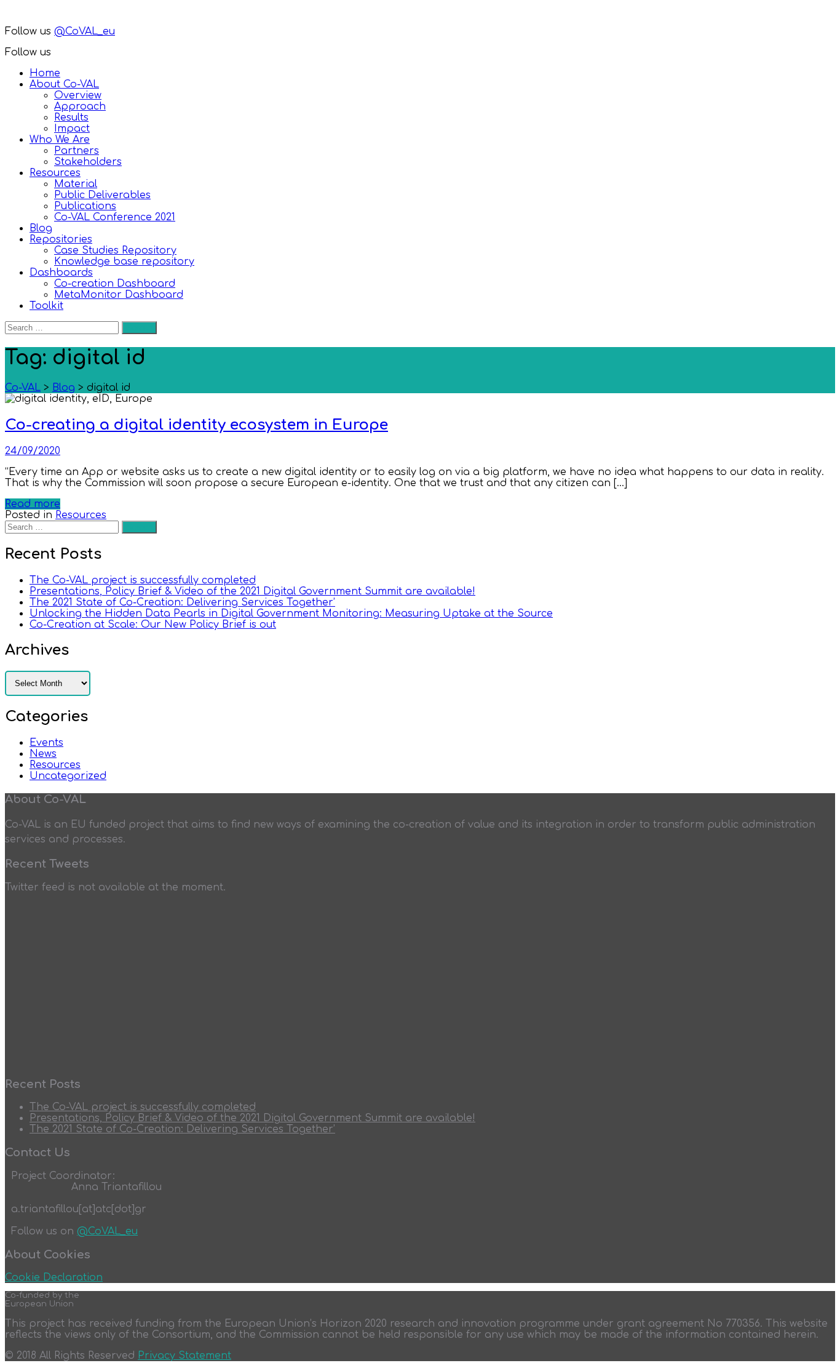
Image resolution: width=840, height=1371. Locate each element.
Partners (76, 150)
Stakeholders (88, 161)
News (43, 753)
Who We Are (60, 139)
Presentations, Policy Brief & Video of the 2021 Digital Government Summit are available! (252, 591)
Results (71, 117)
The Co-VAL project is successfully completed (143, 580)
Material (75, 184)
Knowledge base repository (124, 261)
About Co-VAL (64, 84)
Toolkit (46, 305)
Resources (55, 172)
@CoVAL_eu (84, 31)
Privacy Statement (184, 1355)
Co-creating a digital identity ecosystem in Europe (196, 425)
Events (46, 742)
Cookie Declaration (54, 1277)
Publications (85, 206)
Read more (32, 504)
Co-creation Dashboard (114, 283)
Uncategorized (68, 775)
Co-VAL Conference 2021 (114, 217)
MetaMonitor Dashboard (118, 294)
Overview (77, 95)
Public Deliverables (102, 195)
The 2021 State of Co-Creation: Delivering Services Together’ (182, 602)
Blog (41, 228)
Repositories (61, 239)
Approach (80, 106)
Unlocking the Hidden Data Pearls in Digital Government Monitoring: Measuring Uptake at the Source (291, 613)
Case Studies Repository (115, 250)
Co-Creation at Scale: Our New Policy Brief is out (153, 624)
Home (45, 73)
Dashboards (61, 272)
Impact (72, 128)
